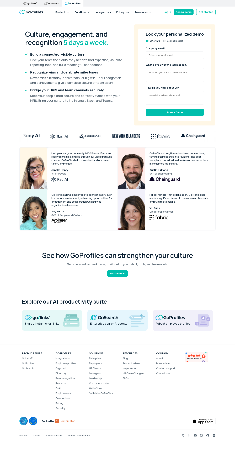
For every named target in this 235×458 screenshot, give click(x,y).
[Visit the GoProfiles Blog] (214, 435)
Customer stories (99, 383)
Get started (206, 12)
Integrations (103, 12)
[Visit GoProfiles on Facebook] (207, 435)
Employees (95, 363)
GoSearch (28, 368)
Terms (36, 435)
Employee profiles (66, 363)
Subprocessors (53, 435)
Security (60, 408)
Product (60, 12)
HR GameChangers (134, 373)
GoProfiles (28, 363)
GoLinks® (27, 358)
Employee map (64, 393)
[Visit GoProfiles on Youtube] (195, 435)
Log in (167, 12)
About (159, 358)
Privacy (23, 435)
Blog (125, 358)
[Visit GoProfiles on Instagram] (201, 435)
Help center (129, 368)
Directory (61, 373)
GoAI (58, 388)
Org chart (61, 368)
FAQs (126, 378)
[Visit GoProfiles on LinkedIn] (189, 435)
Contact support (165, 368)
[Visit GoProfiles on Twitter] (183, 435)
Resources (141, 12)
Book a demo (183, 12)
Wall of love (95, 388)
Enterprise (122, 12)
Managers (95, 373)
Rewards (61, 383)
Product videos (131, 363)
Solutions (80, 12)
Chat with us (163, 373)
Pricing (59, 403)
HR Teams (95, 368)
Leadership (95, 378)
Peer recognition (65, 378)
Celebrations (63, 398)
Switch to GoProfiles (101, 393)
